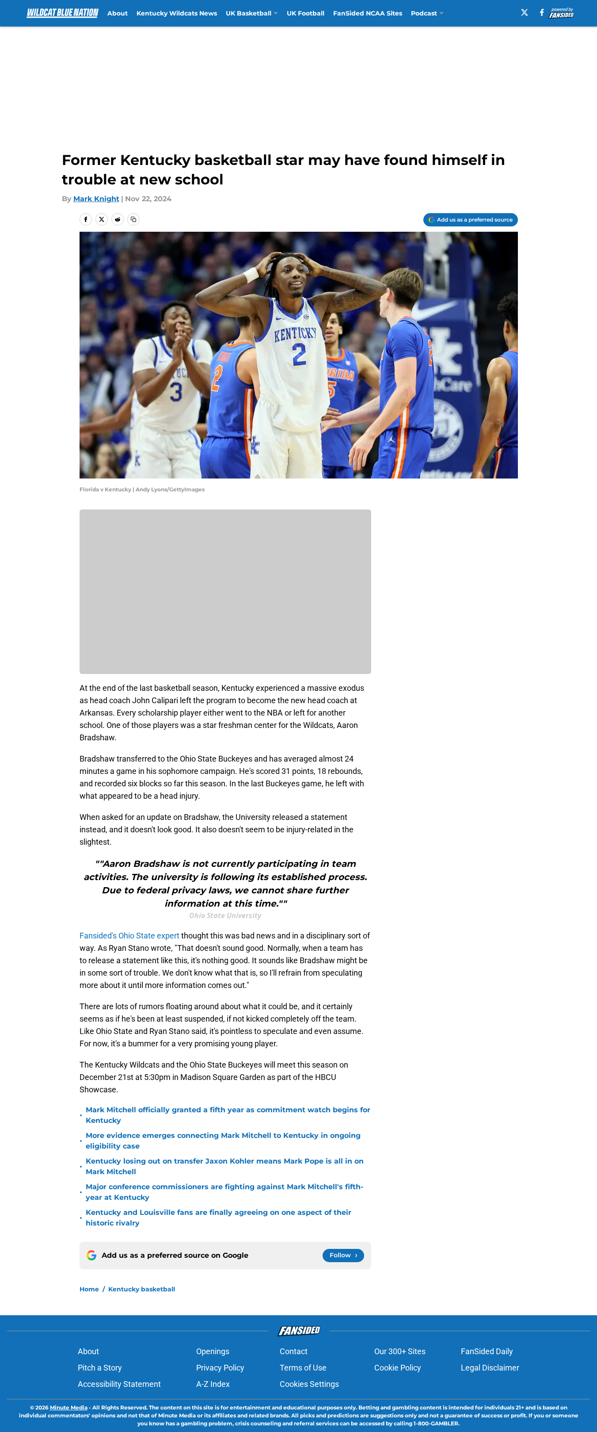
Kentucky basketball (141, 1289)
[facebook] (542, 12)
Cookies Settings (309, 1384)
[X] (524, 12)
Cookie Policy (397, 1367)
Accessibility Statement (119, 1384)
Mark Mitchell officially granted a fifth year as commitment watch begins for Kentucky (228, 1115)
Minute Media (68, 1407)
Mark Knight (96, 199)
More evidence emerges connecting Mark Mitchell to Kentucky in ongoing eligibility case (223, 1140)
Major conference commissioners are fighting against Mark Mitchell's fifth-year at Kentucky (224, 1192)
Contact (294, 1351)
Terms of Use (303, 1367)
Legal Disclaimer (490, 1367)
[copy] (133, 219)
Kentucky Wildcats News (177, 13)
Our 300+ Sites (400, 1351)
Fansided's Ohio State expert (129, 935)
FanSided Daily (487, 1351)
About (117, 13)
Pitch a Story (100, 1367)
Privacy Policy (220, 1367)
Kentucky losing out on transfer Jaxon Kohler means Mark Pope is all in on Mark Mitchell (225, 1166)
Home (89, 1289)
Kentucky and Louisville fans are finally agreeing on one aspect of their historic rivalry (218, 1217)
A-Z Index (213, 1384)
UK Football (305, 13)
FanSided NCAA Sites (367, 13)
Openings (212, 1351)
